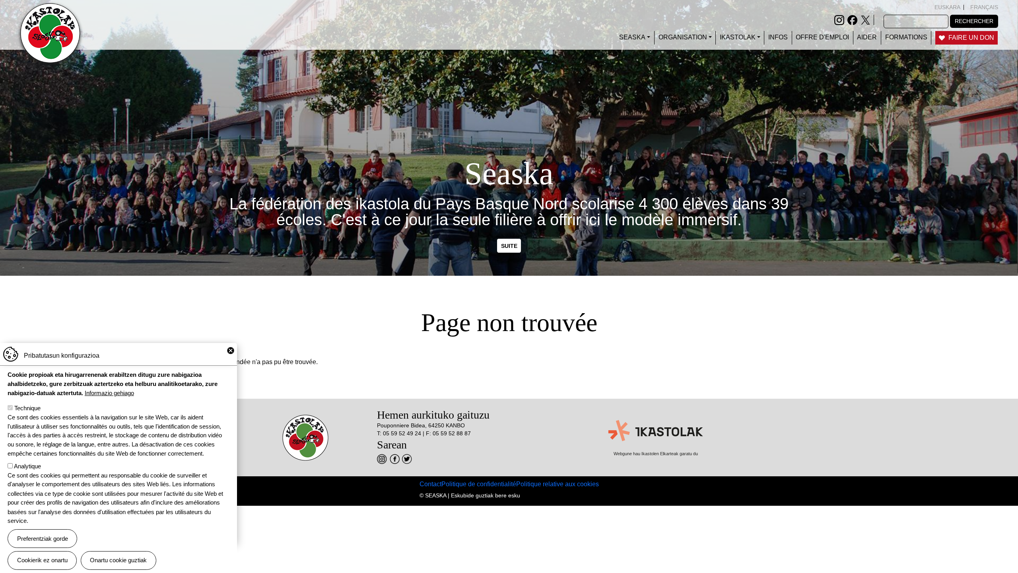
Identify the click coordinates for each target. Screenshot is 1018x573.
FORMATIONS (906, 37)
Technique (27, 408)
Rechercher (974, 21)
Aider (867, 37)
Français (984, 7)
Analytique (27, 466)
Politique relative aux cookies (557, 484)
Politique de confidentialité (478, 484)
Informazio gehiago (109, 393)
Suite (509, 245)
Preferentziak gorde (42, 538)
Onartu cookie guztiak (118, 560)
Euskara (947, 7)
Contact (430, 484)
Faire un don (971, 37)
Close (230, 350)
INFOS (778, 37)
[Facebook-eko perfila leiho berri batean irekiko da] (852, 19)
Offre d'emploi (822, 37)
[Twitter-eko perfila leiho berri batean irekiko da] (865, 19)
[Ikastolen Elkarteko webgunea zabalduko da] (656, 430)
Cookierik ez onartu (42, 560)
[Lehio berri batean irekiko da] (382, 459)
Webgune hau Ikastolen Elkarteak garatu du (656, 453)
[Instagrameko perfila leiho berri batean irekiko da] (839, 19)
